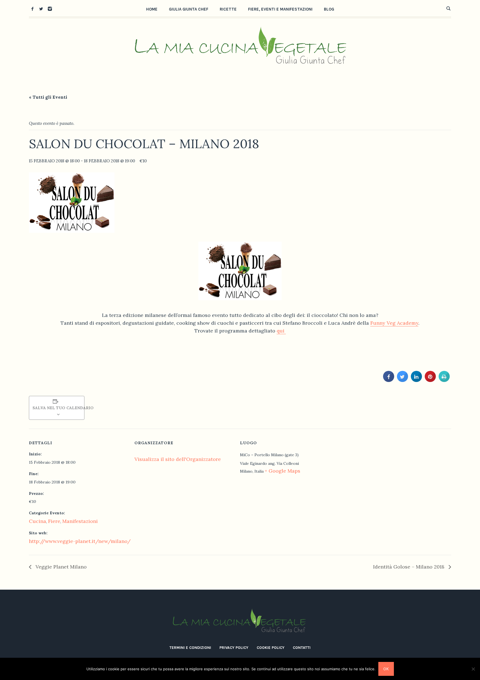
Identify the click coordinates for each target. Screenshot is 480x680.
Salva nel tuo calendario (56, 407)
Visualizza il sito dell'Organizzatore (177, 459)
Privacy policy (233, 647)
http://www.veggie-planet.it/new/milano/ (80, 541)
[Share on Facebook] (388, 380)
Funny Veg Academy (394, 323)
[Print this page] (444, 380)
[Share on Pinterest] (430, 380)
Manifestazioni (80, 521)
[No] (473, 669)
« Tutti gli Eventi (48, 97)
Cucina (37, 521)
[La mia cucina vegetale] (240, 621)
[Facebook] (32, 8)
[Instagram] (49, 8)
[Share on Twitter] (402, 380)
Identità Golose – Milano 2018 (409, 567)
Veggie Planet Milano (60, 567)
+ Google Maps (282, 471)
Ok (386, 668)
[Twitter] (41, 8)
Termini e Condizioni (190, 647)
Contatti (302, 647)
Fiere (54, 521)
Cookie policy (270, 647)
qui (281, 330)
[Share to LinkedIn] (416, 380)
